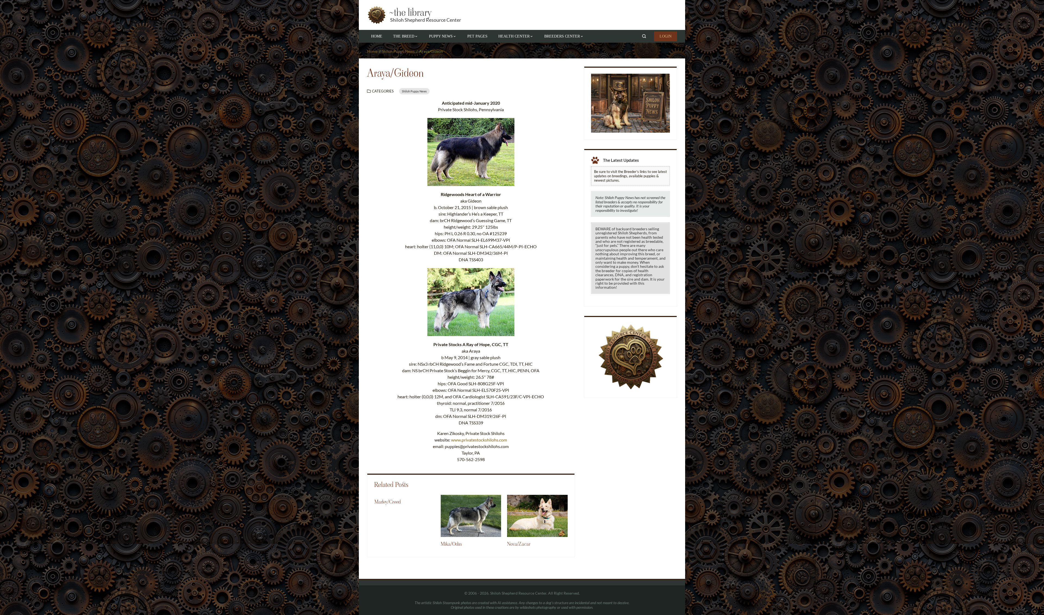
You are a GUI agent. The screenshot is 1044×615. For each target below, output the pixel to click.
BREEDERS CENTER (562, 36)
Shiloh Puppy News (414, 91)
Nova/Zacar (518, 544)
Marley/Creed (387, 502)
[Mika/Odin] (471, 515)
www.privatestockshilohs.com (479, 439)
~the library (410, 12)
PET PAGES (477, 36)
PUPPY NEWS (441, 36)
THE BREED (403, 36)
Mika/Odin (451, 544)
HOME (376, 36)
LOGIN (666, 36)
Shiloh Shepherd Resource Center (425, 20)
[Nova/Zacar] (537, 515)
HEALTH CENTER (514, 36)
